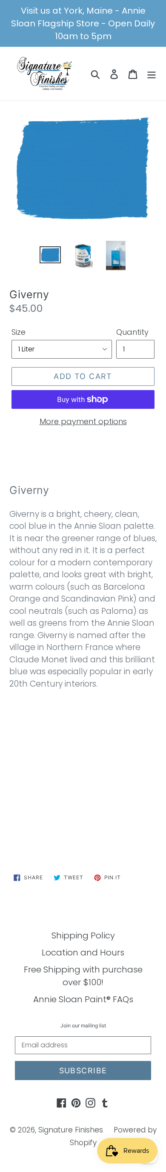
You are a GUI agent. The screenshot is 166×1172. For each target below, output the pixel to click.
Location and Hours (83, 952)
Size (18, 332)
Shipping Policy (83, 935)
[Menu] (151, 73)
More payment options (83, 421)
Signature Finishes (70, 1130)
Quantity (132, 332)
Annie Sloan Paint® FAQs (83, 999)
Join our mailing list (83, 1026)
